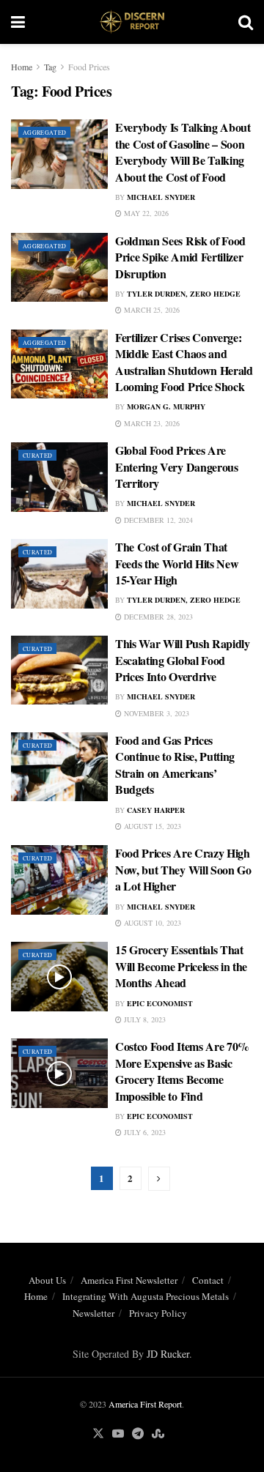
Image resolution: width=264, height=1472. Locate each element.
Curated (37, 455)
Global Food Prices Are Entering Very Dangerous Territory (176, 466)
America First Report (145, 1404)
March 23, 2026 (151, 423)
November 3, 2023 (155, 713)
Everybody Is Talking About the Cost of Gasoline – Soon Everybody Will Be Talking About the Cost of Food (183, 152)
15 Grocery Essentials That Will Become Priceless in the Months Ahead (181, 966)
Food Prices (89, 67)
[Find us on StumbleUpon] (158, 1434)
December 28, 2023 (157, 617)
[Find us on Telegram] (138, 1434)
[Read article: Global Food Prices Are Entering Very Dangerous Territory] (59, 476)
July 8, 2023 (144, 1019)
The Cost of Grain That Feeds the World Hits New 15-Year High (176, 563)
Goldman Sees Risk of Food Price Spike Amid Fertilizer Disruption (180, 257)
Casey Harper (156, 810)
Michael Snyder (161, 197)
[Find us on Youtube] (118, 1434)
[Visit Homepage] (131, 22)
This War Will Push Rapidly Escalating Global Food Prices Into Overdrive (182, 660)
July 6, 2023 (144, 1132)
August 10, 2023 (151, 923)
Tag (50, 67)
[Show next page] (159, 1179)
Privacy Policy (158, 1313)
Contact (208, 1280)
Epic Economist (160, 1003)
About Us (47, 1280)
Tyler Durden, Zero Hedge (184, 294)
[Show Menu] (18, 22)
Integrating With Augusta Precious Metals (145, 1296)
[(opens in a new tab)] (59, 153)
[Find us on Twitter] (98, 1434)
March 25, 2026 (151, 310)
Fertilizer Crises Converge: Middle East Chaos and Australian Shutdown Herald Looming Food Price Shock (184, 362)
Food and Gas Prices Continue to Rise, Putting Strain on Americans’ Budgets (175, 765)
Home (21, 67)
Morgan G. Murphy (166, 406)
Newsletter (93, 1313)
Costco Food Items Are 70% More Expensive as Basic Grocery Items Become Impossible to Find (182, 1071)
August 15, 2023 (151, 826)
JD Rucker (168, 1354)
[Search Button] (245, 22)
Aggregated (44, 132)
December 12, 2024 (157, 520)
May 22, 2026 (145, 213)
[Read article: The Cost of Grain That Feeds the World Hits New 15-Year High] (59, 573)
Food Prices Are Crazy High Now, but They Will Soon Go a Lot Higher (183, 869)
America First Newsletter (129, 1280)
